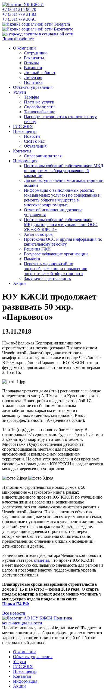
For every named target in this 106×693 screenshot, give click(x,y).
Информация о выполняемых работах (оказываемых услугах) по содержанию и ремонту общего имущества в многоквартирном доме (62, 197)
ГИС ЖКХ (23, 126)
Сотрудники (35, 53)
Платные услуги (39, 102)
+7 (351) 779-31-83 (19, 14)
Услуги (19, 92)
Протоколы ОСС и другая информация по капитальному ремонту (63, 241)
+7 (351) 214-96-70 (19, 9)
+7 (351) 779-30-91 (19, 19)
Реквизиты (34, 58)
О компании (24, 48)
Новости (32, 136)
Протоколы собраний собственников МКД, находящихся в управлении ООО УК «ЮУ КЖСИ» (61, 224)
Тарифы (31, 97)
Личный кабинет (18, 38)
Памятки (32, 259)
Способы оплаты (39, 107)
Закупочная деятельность (47, 278)
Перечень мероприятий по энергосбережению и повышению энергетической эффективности (55, 268)
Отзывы (31, 62)
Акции (19, 283)
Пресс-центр (24, 131)
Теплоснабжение (39, 111)
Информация (25, 160)
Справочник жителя (42, 156)
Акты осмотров (38, 234)
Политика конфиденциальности (37, 620)
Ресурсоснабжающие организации (56, 254)
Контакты (22, 151)
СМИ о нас (34, 141)
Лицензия (33, 77)
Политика (33, 82)
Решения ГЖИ (37, 249)
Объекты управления (32, 87)
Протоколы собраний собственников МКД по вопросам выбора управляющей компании (63, 170)
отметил (41, 560)
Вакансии (33, 67)
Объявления (35, 146)
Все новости (13, 613)
